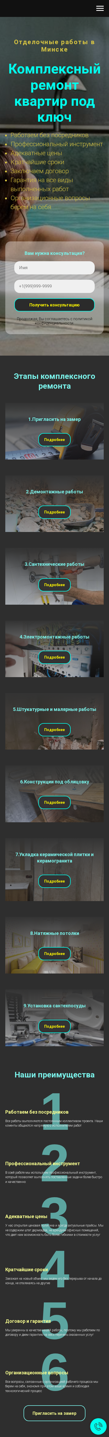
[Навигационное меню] (100, 8)
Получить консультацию (54, 1141)
